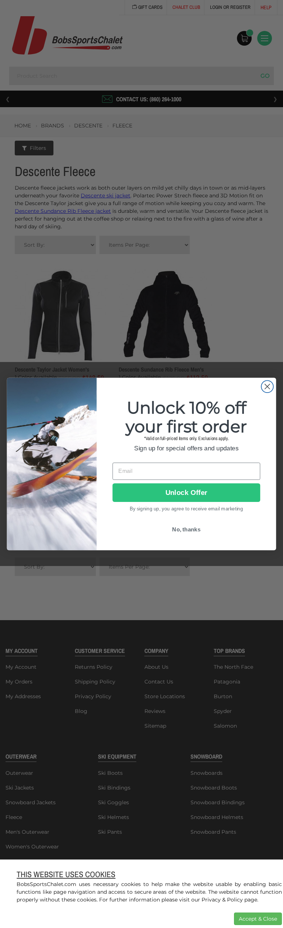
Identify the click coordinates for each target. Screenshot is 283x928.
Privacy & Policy (222, 899)
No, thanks (186, 529)
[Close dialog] (267, 386)
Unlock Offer (186, 492)
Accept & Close (258, 918)
